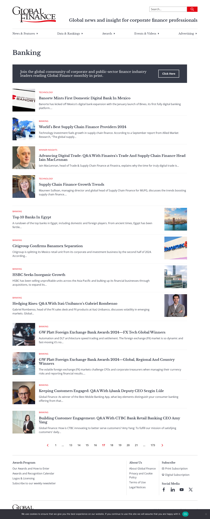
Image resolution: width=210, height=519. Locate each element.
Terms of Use (137, 482)
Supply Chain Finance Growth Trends (71, 184)
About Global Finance (142, 468)
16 (95, 445)
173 (153, 445)
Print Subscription (176, 468)
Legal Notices (137, 487)
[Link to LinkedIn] (173, 490)
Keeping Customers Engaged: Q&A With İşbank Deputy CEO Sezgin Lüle (101, 391)
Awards (107, 33)
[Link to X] (191, 490)
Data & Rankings (68, 33)
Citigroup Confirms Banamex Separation (47, 246)
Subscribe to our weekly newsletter (34, 483)
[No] (206, 514)
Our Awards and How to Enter (30, 468)
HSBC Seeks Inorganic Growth (38, 275)
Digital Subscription (177, 475)
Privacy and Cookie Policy (141, 475)
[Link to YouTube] (182, 490)
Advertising (186, 33)
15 (87, 445)
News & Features (23, 33)
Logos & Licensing (23, 478)
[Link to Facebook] (164, 490)
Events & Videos (145, 33)
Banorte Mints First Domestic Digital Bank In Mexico (84, 98)
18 (111, 445)
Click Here (168, 73)
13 (70, 445)
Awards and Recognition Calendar (33, 473)
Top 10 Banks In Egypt (31, 217)
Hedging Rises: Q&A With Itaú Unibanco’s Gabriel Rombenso (64, 304)
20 (128, 445)
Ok (185, 514)
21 (136, 445)
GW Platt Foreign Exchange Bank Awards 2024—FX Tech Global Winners (102, 332)
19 (119, 445)
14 (78, 445)
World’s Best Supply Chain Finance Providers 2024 (82, 127)
